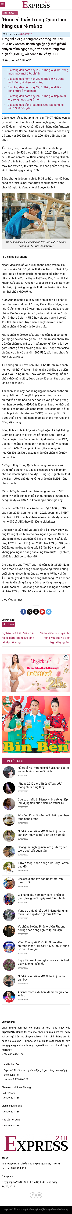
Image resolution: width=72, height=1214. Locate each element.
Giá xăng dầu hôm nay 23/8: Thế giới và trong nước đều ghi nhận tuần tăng (36, 80)
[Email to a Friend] (36, 612)
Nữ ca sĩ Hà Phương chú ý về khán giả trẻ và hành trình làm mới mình (43, 769)
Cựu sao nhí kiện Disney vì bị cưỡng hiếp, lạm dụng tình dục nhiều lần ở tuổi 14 (43, 801)
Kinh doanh (10, 13)
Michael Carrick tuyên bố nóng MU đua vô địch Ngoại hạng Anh (55, 638)
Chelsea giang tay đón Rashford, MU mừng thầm (40, 880)
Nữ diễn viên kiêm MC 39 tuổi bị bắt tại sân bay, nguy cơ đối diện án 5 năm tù (42, 833)
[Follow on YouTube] (39, 1195)
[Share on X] (30, 612)
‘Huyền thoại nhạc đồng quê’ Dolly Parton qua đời (43, 864)
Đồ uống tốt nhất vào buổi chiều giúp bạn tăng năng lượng (43, 817)
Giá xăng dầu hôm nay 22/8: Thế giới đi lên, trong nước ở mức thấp (35, 89)
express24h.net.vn (14, 1209)
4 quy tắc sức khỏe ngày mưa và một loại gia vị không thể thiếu (43, 962)
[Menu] (2, 4)
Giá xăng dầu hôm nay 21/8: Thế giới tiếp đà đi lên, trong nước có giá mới (37, 97)
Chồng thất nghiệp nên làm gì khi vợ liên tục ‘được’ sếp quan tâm (42, 849)
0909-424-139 (18, 1168)
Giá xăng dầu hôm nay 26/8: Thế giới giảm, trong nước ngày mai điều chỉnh (38, 71)
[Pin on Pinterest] (42, 612)
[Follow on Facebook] (33, 1195)
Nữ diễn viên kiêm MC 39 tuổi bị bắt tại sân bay (42, 978)
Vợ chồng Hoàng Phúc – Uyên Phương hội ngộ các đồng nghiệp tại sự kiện (41, 928)
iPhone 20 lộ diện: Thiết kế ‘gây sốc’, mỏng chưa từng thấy (40, 785)
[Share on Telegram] (49, 612)
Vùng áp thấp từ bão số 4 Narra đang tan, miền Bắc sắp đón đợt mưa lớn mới (43, 912)
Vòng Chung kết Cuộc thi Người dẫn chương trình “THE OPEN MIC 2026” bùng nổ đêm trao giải (43, 946)
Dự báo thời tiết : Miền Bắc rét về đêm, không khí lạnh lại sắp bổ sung (18, 638)
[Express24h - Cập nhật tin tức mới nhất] (36, 4)
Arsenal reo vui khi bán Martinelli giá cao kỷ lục (43, 993)
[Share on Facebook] (23, 612)
